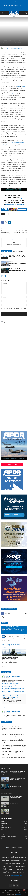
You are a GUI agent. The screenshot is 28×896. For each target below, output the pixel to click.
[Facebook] (2, 222)
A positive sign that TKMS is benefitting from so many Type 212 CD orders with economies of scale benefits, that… (13, 737)
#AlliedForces (11, 646)
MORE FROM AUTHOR (18, 251)
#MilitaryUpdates (6, 644)
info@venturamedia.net (17, 875)
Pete (3, 729)
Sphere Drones (12, 214)
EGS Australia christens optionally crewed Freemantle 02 (17, 263)
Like (26, 613)
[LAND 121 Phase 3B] (5, 811)
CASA (7, 214)
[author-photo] (14, 240)
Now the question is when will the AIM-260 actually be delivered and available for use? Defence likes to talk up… (13, 749)
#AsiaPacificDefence (15, 644)
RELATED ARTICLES (6, 251)
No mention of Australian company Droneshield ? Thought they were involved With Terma (13, 725)
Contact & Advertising (19, 9)
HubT (23, 86)
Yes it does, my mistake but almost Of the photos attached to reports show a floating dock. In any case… (13, 755)
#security (4, 693)
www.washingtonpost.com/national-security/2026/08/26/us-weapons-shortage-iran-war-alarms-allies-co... (13, 685)
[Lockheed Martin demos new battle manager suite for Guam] (5, 786)
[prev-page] (2, 276)
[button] (2, 13)
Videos (21, 5)
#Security (4, 647)
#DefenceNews (20, 643)
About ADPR (20, 890)
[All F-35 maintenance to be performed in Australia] (5, 798)
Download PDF (12, 465)
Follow (25, 616)
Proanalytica (18, 894)
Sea (2, 265)
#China (14, 643)
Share (4, 707)
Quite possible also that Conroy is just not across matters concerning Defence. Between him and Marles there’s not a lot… (14, 743)
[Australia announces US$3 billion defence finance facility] (5, 256)
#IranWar (10, 643)
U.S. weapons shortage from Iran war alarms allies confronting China (12, 696)
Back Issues (5, 9)
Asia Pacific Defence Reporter (13, 676)
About (9, 5)
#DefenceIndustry (19, 646)
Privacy (15, 890)
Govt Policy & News (4, 258)
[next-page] (5, 276)
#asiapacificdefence (15, 690)
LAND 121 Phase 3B (14, 810)
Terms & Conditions (9, 890)
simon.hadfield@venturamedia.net (15, 204)
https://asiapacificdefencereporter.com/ (14, 244)
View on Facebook (5, 705)
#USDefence (5, 643)
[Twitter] (6, 222)
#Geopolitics (5, 646)
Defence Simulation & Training (4, 271)
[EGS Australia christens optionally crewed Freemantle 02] (5, 263)
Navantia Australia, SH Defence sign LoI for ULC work (21, 232)
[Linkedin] (9, 222)
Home (5, 5)
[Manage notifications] (24, 890)
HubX (18, 86)
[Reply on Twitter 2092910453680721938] (2, 667)
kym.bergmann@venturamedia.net (15, 199)
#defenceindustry (19, 691)
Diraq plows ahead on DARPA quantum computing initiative (6, 232)
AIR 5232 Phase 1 (14, 803)
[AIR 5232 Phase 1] (5, 804)
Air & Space (7, 18)
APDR (14, 242)
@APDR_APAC (12, 636)
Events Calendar (14, 5)
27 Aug (17, 636)
